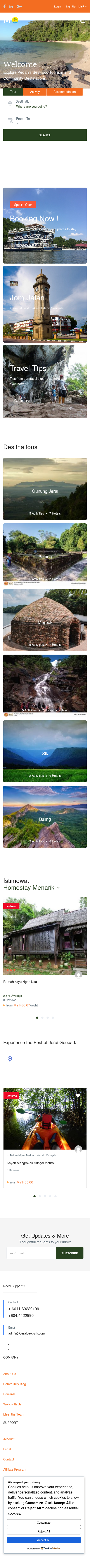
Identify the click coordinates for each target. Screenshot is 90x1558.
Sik (45, 753)
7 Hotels (55, 513)
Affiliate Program (14, 1469)
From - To (23, 118)
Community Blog (14, 1384)
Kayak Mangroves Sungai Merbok (31, 1162)
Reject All (44, 1531)
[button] (37, 1017)
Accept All (43, 1540)
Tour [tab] (13, 91)
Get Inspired (22, 400)
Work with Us (12, 1404)
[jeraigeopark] (78, 975)
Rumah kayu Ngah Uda (20, 981)
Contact (8, 1459)
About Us (9, 1374)
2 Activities (36, 775)
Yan (45, 688)
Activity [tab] (35, 91)
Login (57, 6)
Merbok (45, 622)
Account (8, 1439)
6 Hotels (55, 775)
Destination (23, 101)
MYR (81, 6)
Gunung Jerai (45, 491)
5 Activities (36, 513)
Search (45, 135)
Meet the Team (13, 1414)
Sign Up (71, 6)
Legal (7, 1449)
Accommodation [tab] (65, 91)
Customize (43, 1522)
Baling (45, 819)
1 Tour (63, 710)
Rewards (9, 1394)
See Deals (21, 246)
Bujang (45, 556)
